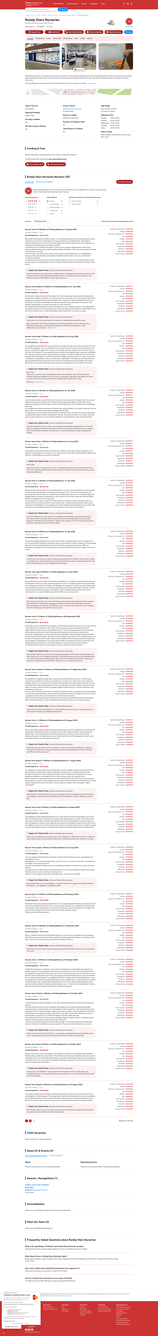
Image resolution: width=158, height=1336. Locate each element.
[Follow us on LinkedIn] (32, 1329)
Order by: (28, 221)
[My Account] (131, 3)
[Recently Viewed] (127, 3)
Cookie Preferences (122, 1322)
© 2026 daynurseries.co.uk (33, 1332)
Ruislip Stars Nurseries (39, 1190)
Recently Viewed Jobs (104, 1311)
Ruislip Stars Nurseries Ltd (72, 109)
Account (82, 1307)
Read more (92, 83)
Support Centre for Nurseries (121, 1314)
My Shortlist (83, 1309)
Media (118, 1316)
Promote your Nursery (122, 1309)
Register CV (65, 1309)
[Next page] (33, 1120)
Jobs (63, 1307)
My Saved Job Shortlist (104, 1309)
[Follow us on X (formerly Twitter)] (29, 1329)
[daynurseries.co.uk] (37, 3)
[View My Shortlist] (124, 3)
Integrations (119, 1311)
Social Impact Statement (123, 1324)
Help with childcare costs (50, 1309)
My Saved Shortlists (85, 1311)
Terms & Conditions (121, 1318)
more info (69, 1296)
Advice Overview (48, 1307)
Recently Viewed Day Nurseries (86, 1314)
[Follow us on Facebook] (26, 1329)
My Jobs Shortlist (103, 1307)
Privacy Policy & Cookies (123, 1320)
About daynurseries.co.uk (123, 1307)
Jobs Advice (65, 1311)
